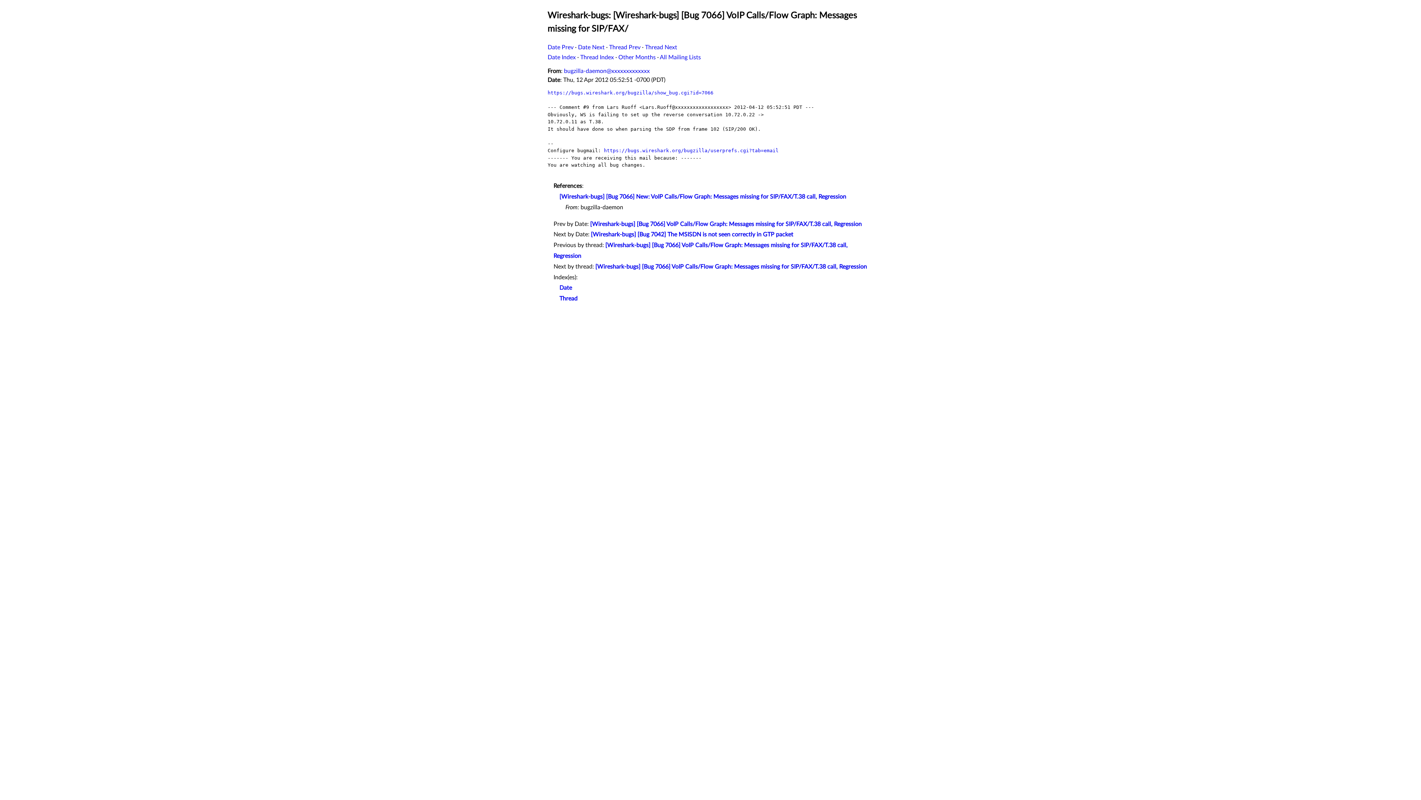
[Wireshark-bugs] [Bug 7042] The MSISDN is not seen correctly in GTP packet (692, 234)
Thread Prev (625, 47)
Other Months (637, 57)
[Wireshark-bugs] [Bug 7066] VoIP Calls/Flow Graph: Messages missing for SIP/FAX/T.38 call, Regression (726, 224)
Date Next (591, 47)
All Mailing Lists (680, 57)
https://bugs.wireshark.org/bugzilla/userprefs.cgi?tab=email (691, 150)
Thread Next (661, 47)
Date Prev (561, 47)
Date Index (562, 57)
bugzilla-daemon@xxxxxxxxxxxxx (607, 71)
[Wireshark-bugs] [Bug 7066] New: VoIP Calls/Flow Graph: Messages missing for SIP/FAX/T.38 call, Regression (703, 197)
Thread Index (597, 57)
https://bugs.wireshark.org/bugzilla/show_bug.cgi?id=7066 (630, 93)
